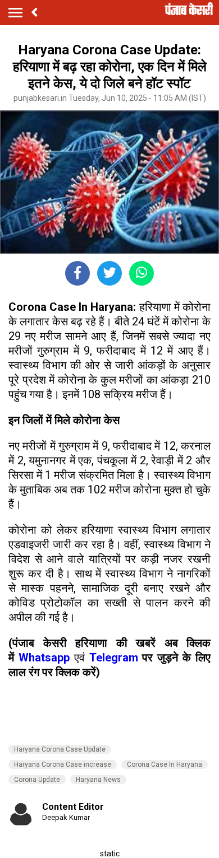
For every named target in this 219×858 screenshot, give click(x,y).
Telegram (113, 657)
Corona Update (37, 780)
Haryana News (98, 780)
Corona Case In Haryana (164, 764)
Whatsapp (46, 657)
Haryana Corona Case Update (60, 749)
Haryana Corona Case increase (62, 764)
